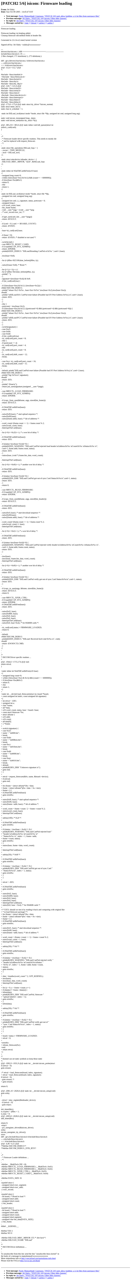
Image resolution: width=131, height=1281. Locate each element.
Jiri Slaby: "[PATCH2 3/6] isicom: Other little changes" (44, 18)
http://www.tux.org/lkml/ (30, 1261)
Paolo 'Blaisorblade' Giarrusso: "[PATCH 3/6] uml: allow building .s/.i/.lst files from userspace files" (59, 16)
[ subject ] (42, 23)
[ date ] (27, 23)
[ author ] (50, 23)
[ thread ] (33, 23)
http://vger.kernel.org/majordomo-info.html (38, 1258)
